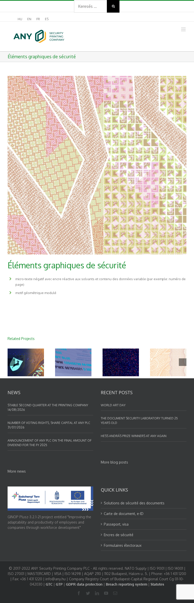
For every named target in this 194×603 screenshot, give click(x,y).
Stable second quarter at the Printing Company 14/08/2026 (48, 407)
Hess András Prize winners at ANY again (133, 436)
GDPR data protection (84, 584)
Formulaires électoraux (122, 545)
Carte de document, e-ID (123, 513)
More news (17, 471)
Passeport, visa (116, 524)
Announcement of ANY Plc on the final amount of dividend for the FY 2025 (49, 443)
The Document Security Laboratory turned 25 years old (139, 420)
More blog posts (114, 462)
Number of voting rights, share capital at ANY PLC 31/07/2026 (49, 425)
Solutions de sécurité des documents (134, 503)
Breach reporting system (126, 584)
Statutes (157, 584)
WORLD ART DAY (113, 405)
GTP (59, 584)
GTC (49, 584)
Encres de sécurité (118, 535)
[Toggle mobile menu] (183, 29)
